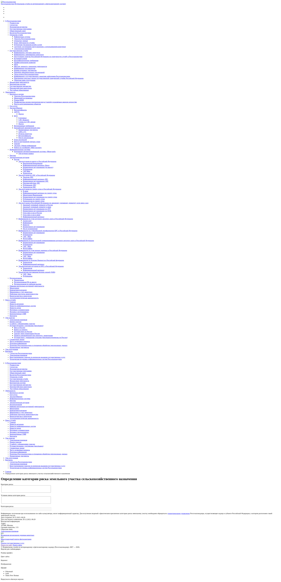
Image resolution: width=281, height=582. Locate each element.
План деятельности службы (24, 43)
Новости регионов (17, 304)
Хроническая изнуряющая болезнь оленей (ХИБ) (36, 272)
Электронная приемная (23, 49)
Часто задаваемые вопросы (20, 341)
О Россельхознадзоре (13, 21)
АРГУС (17, 112)
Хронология (27, 173)
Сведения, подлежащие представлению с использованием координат (40, 47)
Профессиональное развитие (25, 62)
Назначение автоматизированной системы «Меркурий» (35, 151)
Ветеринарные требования (24, 126)
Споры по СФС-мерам (26, 122)
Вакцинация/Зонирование (32, 163)
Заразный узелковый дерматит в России (38, 205)
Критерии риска (7, 484)
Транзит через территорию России (27, 333)
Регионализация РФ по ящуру (25, 282)
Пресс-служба (10, 300)
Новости (26, 225)
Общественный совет (18, 31)
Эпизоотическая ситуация (19, 157)
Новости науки (15, 308)
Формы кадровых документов (25, 70)
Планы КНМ (19, 100)
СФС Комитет (23, 120)
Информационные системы (20, 149)
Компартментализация (18, 290)
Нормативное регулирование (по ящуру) (38, 167)
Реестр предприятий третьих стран (27, 142)
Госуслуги (13, 106)
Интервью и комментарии (19, 310)
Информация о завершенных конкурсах (29, 55)
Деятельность (10, 92)
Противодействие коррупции (21, 88)
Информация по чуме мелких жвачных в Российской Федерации (42, 250)
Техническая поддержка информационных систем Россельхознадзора (36, 359)
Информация (28, 223)
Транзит (17, 144)
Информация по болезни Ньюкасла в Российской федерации (41, 260)
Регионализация (16, 278)
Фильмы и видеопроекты (19, 312)
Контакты (13, 316)
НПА (16, 64)
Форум (21, 114)
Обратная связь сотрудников (24, 80)
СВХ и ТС (22, 132)
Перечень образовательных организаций (29, 72)
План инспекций (20, 140)
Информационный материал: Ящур (36, 165)
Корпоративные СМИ (18, 314)
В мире (25, 191)
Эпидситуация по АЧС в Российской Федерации (36, 175)
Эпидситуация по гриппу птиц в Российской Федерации (39, 189)
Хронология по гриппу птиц (33, 201)
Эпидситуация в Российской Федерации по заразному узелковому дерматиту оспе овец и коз (53, 203)
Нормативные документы (28, 130)
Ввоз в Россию (19, 328)
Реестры (13, 155)
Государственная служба (19, 51)
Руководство (14, 23)
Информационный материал (33, 217)
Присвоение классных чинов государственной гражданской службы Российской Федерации (49, 78)
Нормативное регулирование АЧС (36, 181)
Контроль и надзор (17, 94)
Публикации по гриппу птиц (34, 199)
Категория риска (7, 506)
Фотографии (27, 239)
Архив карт (27, 221)
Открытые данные (21, 41)
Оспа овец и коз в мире (31, 215)
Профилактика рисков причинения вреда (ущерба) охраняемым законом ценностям (45, 102)
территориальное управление (179, 513)
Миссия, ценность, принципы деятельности (30, 66)
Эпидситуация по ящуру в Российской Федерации (37, 161)
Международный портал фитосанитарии (16, 539)
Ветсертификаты (20, 110)
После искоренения (30, 229)
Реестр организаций (25, 138)
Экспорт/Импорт (16, 108)
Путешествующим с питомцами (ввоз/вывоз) (26, 326)
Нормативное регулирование (34, 227)
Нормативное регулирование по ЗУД (36, 209)
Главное (13, 302)
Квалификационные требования (26, 60)
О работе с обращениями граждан (22, 324)
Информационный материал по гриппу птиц (40, 193)
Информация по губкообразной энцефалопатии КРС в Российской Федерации (47, 231)
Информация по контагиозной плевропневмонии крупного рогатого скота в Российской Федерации (56, 240)
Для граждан (10, 318)
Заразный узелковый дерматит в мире (37, 207)
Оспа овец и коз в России (32, 213)
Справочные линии (17, 339)
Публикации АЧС (29, 185)
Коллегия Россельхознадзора (20, 33)
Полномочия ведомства (18, 27)
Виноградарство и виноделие (21, 296)
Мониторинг (14, 288)
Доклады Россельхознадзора (24, 39)
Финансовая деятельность (19, 82)
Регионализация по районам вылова (27, 284)
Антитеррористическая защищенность (24, 298)
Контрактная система (18, 84)
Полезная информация (18, 343)
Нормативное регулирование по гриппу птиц (40, 197)
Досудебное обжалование (19, 90)
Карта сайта (17, 545)
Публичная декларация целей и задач (28, 45)
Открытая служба (16, 35)
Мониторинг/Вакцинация (32, 195)
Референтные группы (22, 37)
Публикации (27, 169)
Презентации (19, 280)
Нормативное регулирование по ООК (37, 211)
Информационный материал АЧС (35, 179)
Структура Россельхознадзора (21, 353)
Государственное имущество (20, 86)
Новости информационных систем (23, 306)
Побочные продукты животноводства (24, 294)
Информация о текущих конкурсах (27, 53)
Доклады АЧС (28, 177)
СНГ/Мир (26, 171)
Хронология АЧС (29, 187)
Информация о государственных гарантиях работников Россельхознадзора (42, 76)
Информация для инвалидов (24, 68)
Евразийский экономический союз (27, 128)
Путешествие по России (23, 331)
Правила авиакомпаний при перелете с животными (33, 335)
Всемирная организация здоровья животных (17, 535)
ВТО (16, 116)
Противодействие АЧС (31, 183)
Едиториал (22, 118)
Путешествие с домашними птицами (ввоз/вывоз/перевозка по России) (41, 337)
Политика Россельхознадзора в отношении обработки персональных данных (38, 345)
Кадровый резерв (20, 58)
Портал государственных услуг (12, 543)
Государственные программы (21, 29)
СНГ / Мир (27, 237)
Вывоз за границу (20, 330)
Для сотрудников (11, 349)
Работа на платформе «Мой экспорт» (28, 147)
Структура (14, 25)
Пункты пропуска (25, 134)
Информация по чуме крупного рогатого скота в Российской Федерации (45, 219)
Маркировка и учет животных (21, 292)
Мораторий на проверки (23, 98)
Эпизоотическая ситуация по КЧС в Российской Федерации (41, 266)
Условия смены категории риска (13, 495)
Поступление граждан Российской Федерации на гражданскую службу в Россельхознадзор (48, 56)
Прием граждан (15, 322)
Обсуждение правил (26, 153)
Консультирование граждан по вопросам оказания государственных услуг (37, 357)
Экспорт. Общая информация (25, 146)
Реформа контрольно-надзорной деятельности (27, 286)
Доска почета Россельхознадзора (26, 74)
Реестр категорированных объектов (27, 104)
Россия (16, 159)
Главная (8, 472)
